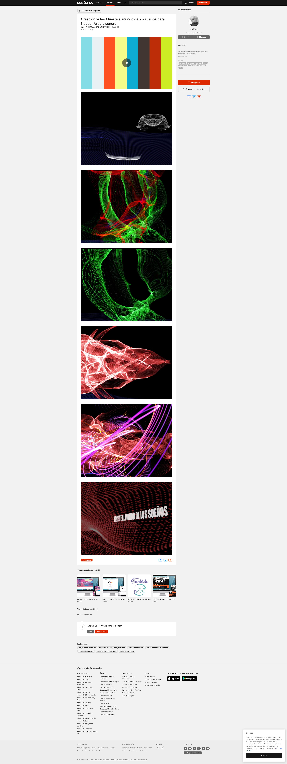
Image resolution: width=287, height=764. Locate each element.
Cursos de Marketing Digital (109, 709)
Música (193, 65)
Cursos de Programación (108, 706)
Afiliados (125, 751)
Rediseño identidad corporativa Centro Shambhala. (139, 600)
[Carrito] (186, 3)
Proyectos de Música (86, 651)
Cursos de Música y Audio (86, 718)
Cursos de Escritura (84, 703)
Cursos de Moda (83, 705)
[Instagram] (199, 748)
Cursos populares (151, 682)
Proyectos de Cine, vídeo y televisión (112, 648)
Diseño (206, 63)
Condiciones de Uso (96, 759)
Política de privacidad (109, 759)
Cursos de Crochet (106, 712)
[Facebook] (185, 748)
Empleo (93, 748)
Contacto (133, 748)
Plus (119, 3)
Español (160, 748)
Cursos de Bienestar (84, 729)
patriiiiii (97, 570)
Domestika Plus (97, 751)
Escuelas (112, 748)
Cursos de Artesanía (107, 687)
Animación (182, 63)
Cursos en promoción (152, 685)
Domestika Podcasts (83, 751)
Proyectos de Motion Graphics (157, 648)
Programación (202, 65)
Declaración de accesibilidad (138, 759)
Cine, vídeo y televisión (195, 63)
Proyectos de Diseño (136, 648)
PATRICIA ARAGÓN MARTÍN (102, 27)
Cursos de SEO (105, 703)
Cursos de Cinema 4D (129, 687)
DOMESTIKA (85, 3)
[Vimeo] (203, 748)
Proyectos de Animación (87, 648)
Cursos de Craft (82, 679)
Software (127, 673)
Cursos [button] (99, 3)
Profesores (143, 751)
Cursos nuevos (150, 677)
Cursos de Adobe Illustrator (131, 681)
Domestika (125, 748)
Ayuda (150, 748)
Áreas (102, 673)
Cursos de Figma (128, 695)
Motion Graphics (184, 65)
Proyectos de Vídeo (127, 651)
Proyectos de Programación (106, 651)
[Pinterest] (194, 748)
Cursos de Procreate (129, 684)
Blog (145, 748)
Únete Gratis (101, 632)
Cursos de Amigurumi (107, 714)
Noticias (139, 748)
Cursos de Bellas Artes (108, 693)
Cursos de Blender (128, 693)
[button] (124, 3)
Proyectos (110, 3)
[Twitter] (190, 748)
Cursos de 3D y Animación (86, 695)
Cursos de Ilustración (84, 677)
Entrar (191, 3)
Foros (98, 748)
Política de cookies (122, 759)
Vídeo (181, 68)
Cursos (79, 748)
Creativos (105, 748)
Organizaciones (134, 751)
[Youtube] (208, 748)
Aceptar (264, 755)
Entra (91, 632)
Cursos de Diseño (83, 692)
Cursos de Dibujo (106, 684)
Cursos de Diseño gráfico (108, 690)
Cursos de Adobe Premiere (131, 690)
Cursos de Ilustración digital (109, 681)
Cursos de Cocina (83, 721)
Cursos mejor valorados (153, 679)
